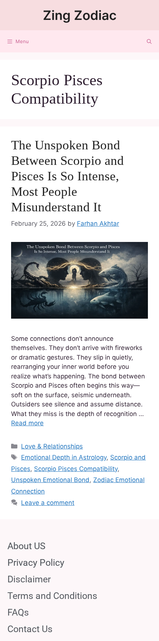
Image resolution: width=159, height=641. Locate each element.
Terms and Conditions (52, 595)
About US (26, 546)
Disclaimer (29, 579)
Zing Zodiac (79, 15)
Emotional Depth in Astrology (63, 457)
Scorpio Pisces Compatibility (76, 468)
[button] (149, 41)
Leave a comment (47, 502)
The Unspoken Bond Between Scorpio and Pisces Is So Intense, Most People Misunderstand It (67, 176)
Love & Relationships (52, 446)
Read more (27, 423)
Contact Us (30, 629)
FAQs (18, 612)
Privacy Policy (35, 562)
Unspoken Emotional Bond (50, 480)
